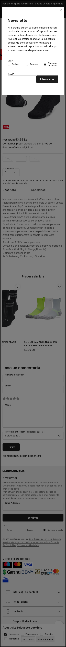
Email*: (11, 74)
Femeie (34, 64)
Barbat (15, 64)
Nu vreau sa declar (52, 64)
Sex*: (10, 61)
